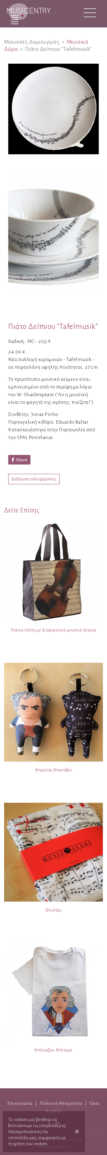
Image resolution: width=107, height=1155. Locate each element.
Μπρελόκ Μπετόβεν (53, 770)
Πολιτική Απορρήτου (61, 1103)
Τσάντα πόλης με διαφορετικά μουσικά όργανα (54, 630)
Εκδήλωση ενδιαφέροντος (34, 479)
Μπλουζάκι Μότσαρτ (53, 1050)
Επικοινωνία (20, 1103)
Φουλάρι (53, 910)
